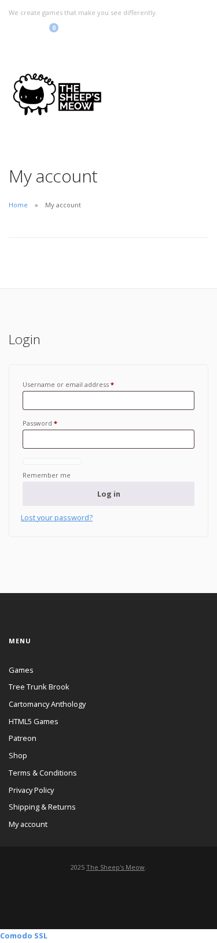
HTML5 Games (33, 721)
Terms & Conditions (43, 772)
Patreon (22, 738)
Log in (108, 494)
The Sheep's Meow (115, 867)
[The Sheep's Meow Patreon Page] (22, 31)
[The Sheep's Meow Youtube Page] (11, 31)
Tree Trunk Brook (39, 686)
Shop (18, 755)
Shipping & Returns (42, 807)
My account (28, 824)
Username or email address (68, 384)
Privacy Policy (31, 790)
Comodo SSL (23, 935)
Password (40, 423)
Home (18, 204)
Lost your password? (57, 517)
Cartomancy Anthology (47, 704)
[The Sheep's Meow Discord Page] (33, 31)
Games (21, 670)
